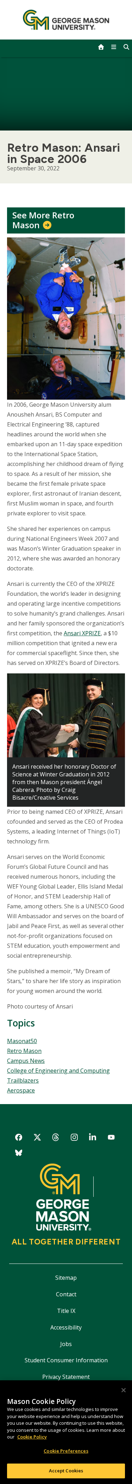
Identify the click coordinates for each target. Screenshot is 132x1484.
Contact (66, 1294)
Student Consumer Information (66, 1360)
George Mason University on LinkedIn (93, 1138)
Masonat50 (22, 1041)
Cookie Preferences (66, 1451)
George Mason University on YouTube (111, 1138)
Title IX (66, 1311)
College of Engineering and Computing (58, 1070)
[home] (101, 47)
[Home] (66, 20)
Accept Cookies (66, 1470)
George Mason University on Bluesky (19, 1154)
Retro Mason (24, 1051)
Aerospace (21, 1090)
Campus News (26, 1061)
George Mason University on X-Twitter (37, 1138)
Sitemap (66, 1278)
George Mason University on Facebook (19, 1138)
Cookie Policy (32, 1437)
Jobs (66, 1344)
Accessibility (66, 1327)
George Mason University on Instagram (74, 1138)
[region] (66, 1432)
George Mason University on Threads (56, 1138)
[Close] (123, 1390)
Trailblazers (23, 1080)
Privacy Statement (66, 1377)
